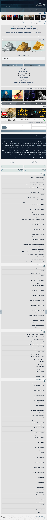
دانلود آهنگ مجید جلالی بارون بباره (38, 179)
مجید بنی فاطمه (9, 150)
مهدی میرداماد (24, 156)
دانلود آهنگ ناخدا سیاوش (40, 246)
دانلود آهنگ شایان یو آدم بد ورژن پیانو (37, 177)
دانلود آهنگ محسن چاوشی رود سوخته (37, 275)
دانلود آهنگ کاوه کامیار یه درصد (38, 412)
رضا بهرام (7, 143)
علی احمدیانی (37, 148)
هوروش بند (27, 157)
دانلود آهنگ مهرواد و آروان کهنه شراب (38, 222)
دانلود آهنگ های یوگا (40, 497)
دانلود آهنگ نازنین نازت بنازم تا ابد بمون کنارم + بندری (35, 184)
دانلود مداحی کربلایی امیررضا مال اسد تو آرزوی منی (35, 334)
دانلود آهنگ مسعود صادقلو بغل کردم (38, 383)
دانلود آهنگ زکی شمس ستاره (39, 268)
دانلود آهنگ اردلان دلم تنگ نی (39, 207)
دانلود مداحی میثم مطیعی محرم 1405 (37, 346)
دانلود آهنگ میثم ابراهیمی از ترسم (38, 227)
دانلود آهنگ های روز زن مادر (39, 462)
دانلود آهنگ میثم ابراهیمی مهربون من (38, 293)
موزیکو (12, 162)
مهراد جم (15, 156)
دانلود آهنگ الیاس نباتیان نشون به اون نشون (36, 194)
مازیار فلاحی (18, 150)
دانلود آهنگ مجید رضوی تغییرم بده (38, 310)
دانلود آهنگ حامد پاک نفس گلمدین (38, 212)
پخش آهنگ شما (30, 10)
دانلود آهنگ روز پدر (41, 450)
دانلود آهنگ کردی (41, 512)
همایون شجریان (32, 157)
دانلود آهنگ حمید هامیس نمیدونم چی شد (37, 407)
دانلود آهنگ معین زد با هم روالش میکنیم (37, 305)
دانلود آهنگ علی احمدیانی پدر (39, 385)
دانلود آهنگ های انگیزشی (40, 502)
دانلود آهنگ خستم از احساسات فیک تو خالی (37, 182)
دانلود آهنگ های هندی (40, 504)
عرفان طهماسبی (42, 148)
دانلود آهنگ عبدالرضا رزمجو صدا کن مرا (37, 410)
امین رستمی (43, 141)
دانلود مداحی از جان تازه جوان (39, 339)
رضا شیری (3, 143)
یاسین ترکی (23, 157)
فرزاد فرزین (35, 150)
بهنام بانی (23, 141)
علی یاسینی (14, 148)
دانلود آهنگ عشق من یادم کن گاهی (38, 241)
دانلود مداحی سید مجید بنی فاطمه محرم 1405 (36, 344)
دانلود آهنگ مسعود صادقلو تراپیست (38, 249)
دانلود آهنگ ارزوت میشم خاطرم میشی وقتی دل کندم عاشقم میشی (30, 22)
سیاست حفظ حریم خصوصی (7, 517)
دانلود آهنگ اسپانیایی (40, 487)
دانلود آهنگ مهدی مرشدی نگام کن (38, 224)
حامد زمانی (12, 141)
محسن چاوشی (32, 152)
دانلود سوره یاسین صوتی (40, 366)
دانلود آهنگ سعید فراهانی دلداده (38, 214)
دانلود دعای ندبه (41, 374)
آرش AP (44, 140)
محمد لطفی (7, 152)
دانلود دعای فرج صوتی (40, 369)
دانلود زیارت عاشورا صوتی (40, 364)
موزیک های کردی (41, 477)
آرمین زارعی (40, 140)
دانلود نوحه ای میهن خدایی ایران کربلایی (37, 318)
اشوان (17, 140)
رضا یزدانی (39, 145)
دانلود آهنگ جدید (41, 442)
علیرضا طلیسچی (4, 148)
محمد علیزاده (11, 152)
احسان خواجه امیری (31, 140)
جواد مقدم (16, 141)
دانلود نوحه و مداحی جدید (39, 447)
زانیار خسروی (31, 145)
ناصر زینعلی (39, 157)
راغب (14, 143)
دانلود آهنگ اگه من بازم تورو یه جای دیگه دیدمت (36, 254)
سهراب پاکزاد (22, 145)
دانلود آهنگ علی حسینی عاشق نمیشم (38, 388)
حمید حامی (31, 143)
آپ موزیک (41, 4)
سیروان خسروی (6, 145)
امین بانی (4, 140)
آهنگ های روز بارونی (40, 499)
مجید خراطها (4, 150)
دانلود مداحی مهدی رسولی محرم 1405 (37, 349)
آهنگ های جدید (39, 103)
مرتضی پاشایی (26, 154)
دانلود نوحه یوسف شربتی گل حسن (38, 425)
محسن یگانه (21, 152)
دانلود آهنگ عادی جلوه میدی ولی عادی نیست (36, 192)
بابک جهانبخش (32, 141)
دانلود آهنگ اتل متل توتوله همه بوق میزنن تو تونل (35, 217)
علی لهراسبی (18, 148)
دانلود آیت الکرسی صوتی (40, 361)
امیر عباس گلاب (12, 140)
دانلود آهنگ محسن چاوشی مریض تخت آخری (36, 315)
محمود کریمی (31, 154)
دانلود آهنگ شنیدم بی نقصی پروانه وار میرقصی (36, 197)
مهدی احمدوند (42, 156)
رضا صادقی (43, 145)
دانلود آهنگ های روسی (40, 484)
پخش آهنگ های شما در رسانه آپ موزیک (11, 6)
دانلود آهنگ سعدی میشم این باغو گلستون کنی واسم (35, 237)
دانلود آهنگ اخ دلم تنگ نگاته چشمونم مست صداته (35, 430)
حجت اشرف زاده (42, 143)
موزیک (12, 28)
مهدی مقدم (29, 156)
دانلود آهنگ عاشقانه (40, 445)
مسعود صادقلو (10, 154)
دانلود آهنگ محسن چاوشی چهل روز (38, 290)
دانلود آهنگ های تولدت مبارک (39, 303)
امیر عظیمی (8, 140)
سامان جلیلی (26, 145)
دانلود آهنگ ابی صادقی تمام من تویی (37, 273)
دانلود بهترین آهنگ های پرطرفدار (38, 432)
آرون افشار (36, 140)
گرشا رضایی (26, 150)
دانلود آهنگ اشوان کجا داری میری (38, 390)
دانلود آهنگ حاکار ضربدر (40, 278)
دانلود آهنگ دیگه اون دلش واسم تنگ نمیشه (36, 187)
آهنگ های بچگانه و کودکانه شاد (38, 465)
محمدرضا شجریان (42, 154)
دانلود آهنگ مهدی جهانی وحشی (38, 400)
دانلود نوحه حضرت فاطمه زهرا (39, 359)
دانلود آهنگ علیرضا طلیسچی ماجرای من (37, 285)
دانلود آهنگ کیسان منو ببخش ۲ (38, 402)
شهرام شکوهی (19, 147)
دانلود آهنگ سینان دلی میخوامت (38, 229)
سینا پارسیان (43, 147)
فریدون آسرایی (30, 150)
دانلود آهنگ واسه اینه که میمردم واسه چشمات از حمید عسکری (34, 244)
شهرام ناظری (15, 147)
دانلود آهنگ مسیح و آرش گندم (39, 327)
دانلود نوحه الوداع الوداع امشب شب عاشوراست (36, 356)
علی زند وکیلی (28, 148)
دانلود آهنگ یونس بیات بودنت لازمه (38, 295)
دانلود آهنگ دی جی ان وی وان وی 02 (37, 280)
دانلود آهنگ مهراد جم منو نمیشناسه (38, 325)
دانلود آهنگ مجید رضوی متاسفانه (38, 322)
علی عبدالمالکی (23, 148)
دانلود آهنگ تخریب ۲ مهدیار (39, 199)
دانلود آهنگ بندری (41, 479)
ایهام (40, 141)
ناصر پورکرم (43, 157)
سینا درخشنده (38, 147)
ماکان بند (14, 150)
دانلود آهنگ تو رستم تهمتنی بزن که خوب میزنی (36, 308)
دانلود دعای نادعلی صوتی (40, 371)
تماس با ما (37, 10)
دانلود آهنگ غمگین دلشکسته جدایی (38, 475)
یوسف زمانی (19, 157)
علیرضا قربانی (43, 150)
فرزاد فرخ (39, 150)
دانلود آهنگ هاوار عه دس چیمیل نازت (38, 204)
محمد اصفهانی (16, 152)
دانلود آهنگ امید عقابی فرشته (39, 288)
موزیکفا (34, 162)
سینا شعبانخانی (33, 147)
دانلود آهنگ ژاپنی (41, 489)
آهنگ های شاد (23, 103)
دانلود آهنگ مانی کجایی (40, 393)
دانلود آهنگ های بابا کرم (40, 256)
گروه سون (22, 150)
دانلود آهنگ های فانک (40, 460)
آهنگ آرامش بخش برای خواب (39, 467)
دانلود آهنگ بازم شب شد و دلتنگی (38, 239)
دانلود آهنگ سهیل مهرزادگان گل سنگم (37, 313)
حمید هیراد (17, 143)
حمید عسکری (26, 143)
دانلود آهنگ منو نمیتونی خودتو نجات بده (37, 209)
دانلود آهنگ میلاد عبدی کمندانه (39, 417)
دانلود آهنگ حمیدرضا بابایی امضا (38, 398)
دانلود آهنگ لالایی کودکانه (39, 437)
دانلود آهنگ (33, 26)
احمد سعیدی (20, 140)
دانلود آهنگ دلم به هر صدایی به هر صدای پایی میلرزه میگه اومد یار (33, 219)
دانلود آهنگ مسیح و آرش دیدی (39, 283)
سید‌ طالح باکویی (12, 145)
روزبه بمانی (35, 145)
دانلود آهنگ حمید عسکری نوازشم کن (38, 234)
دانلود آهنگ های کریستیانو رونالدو (38, 189)
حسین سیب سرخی (36, 143)
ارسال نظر (4, 127)
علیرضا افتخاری (9, 148)
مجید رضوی (43, 152)
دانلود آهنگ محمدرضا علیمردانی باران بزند (37, 422)
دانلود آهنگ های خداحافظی (39, 494)
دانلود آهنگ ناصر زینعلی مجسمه (38, 320)
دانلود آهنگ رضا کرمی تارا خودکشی (38, 415)
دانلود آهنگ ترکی (41, 452)
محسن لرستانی (26, 152)
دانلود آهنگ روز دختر (40, 455)
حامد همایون (8, 141)
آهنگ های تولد (8, 103)
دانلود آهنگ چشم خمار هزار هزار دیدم (38, 259)
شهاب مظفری (24, 147)
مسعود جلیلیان (15, 154)
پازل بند (20, 141)
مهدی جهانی (38, 156)
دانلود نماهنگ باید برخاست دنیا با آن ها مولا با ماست (35, 336)
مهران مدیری (11, 156)
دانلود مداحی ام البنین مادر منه (39, 351)
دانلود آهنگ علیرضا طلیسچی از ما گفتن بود (37, 300)
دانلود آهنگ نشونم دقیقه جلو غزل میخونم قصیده (36, 232)
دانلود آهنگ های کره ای (40, 492)
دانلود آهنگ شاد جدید (40, 440)
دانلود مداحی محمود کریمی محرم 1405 (37, 341)
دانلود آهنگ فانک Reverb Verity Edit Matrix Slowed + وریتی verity (32, 202)
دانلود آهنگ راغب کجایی (40, 405)
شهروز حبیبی (10, 147)
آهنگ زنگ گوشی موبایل (40, 457)
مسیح (6, 154)
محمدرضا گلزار (36, 154)
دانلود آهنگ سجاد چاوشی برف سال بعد (37, 427)
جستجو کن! (4, 2)
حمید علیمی (22, 143)
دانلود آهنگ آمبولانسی (40, 507)
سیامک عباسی (17, 145)
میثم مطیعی (6, 156)
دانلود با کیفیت (33, 65)
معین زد (3, 154)
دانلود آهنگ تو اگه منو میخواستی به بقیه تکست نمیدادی (34, 261)
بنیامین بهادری (27, 141)
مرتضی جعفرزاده (21, 154)
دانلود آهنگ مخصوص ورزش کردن (38, 472)
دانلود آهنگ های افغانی (40, 470)
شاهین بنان (28, 147)
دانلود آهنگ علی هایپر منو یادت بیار (38, 420)
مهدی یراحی (19, 156)
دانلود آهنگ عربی (41, 482)
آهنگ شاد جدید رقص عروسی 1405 (38, 298)
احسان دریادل (25, 140)
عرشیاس (6, 147)
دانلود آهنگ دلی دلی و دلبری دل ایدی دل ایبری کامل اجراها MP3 (33, 251)
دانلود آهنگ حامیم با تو (40, 270)
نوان (36, 157)
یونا (15, 157)
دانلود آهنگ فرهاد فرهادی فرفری (39, 395)
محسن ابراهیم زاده (38, 152)
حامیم (4, 141)
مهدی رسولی (33, 156)
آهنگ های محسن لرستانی (40, 509)
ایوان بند (37, 141)
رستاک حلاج (11, 143)
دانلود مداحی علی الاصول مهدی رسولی (37, 354)
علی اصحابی (33, 148)
